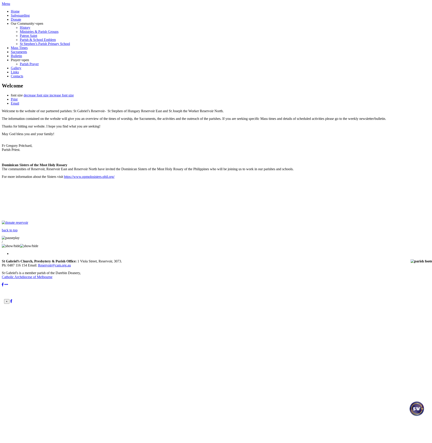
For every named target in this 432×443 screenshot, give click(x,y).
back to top (10, 230)
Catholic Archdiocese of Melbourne (27, 277)
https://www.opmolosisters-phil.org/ (89, 177)
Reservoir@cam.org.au (54, 265)
